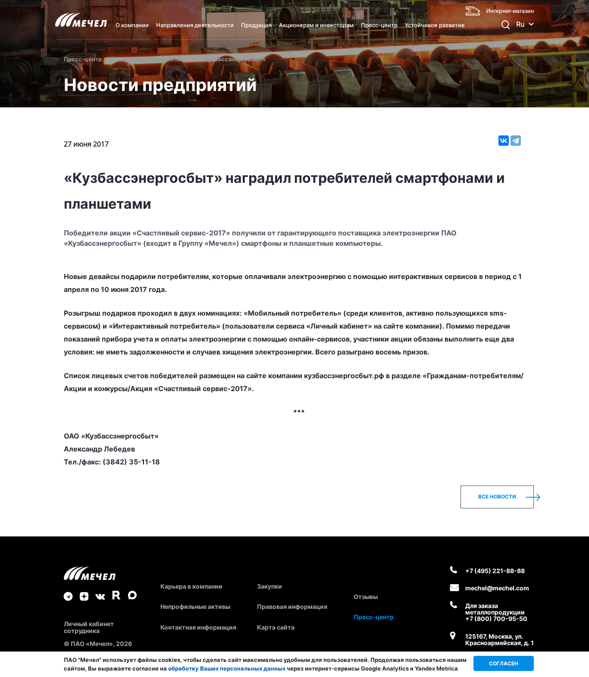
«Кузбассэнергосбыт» (233, 59)
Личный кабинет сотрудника (89, 627)
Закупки (269, 586)
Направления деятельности (195, 25)
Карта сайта (275, 627)
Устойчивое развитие (435, 25)
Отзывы (366, 596)
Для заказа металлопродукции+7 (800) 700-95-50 (496, 612)
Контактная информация (198, 627)
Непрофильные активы (195, 606)
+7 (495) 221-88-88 (495, 570)
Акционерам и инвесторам (316, 25)
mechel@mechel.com (497, 588)
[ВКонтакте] (503, 140)
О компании (132, 25)
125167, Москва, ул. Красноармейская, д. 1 (499, 639)
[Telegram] (516, 140)
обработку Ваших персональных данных (226, 668)
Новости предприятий (151, 59)
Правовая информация (292, 606)
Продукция (256, 25)
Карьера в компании (191, 586)
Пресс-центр (379, 25)
